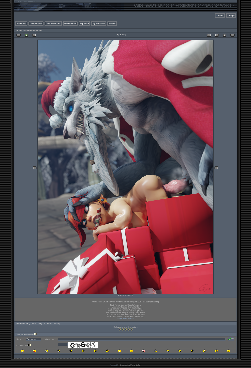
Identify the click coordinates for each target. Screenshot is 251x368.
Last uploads (36, 24)
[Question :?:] (228, 350)
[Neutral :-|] (70, 350)
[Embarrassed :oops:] (143, 350)
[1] (119, 329)
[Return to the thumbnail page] (19, 35)
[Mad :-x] (167, 350)
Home (221, 15)
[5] (131, 329)
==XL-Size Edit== (125, 318)
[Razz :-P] (34, 350)
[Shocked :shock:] (155, 350)
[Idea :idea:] (204, 350)
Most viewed (70, 24)
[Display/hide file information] (26, 35)
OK (232, 339)
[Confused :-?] (131, 350)
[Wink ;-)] (192, 350)
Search (112, 24)
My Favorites (99, 24)
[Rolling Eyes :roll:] (179, 350)
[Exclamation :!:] (216, 350)
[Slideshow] (34, 35)
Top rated (84, 24)
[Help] (35, 335)
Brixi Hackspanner (33, 30)
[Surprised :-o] (119, 350)
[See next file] (224, 35)
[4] (128, 329)
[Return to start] (209, 35)
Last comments (53, 24)
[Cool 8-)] (107, 350)
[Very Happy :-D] (46, 350)
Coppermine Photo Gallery (130, 365)
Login (232, 15)
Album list (21, 24)
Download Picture (125, 296)
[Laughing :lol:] (22, 350)
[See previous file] (217, 35)
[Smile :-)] (58, 350)
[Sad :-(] (83, 350)
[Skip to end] (232, 35)
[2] (122, 329)
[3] (125, 329)
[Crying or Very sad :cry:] (95, 350)
